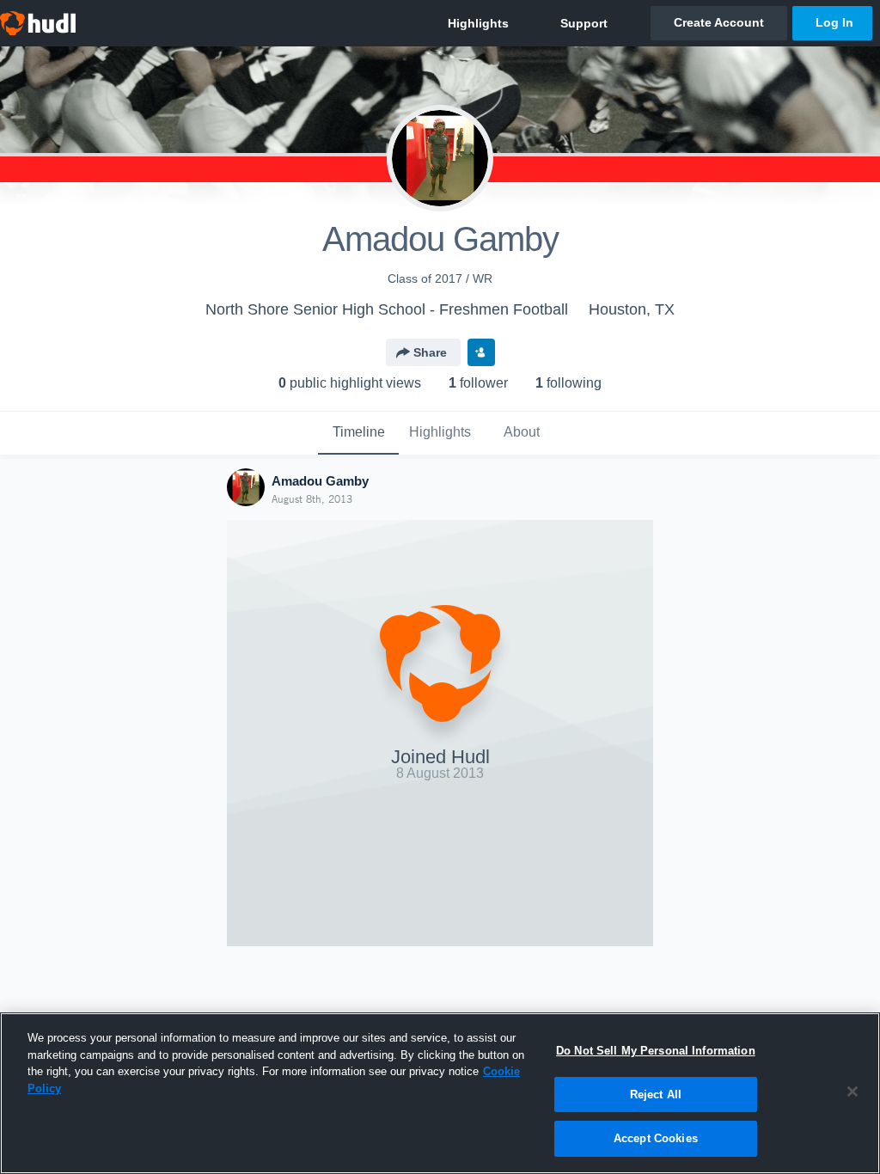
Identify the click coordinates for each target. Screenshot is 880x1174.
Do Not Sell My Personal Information (655, 1050)
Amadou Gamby (320, 481)
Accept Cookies (656, 1138)
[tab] (358, 433)
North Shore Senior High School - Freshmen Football (386, 309)
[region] (440, 1093)
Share (430, 352)
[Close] (852, 1091)
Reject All (655, 1094)
